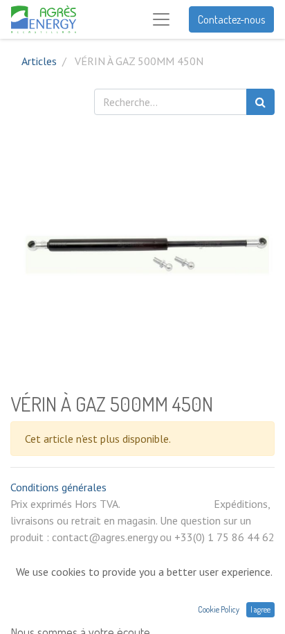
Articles (39, 61)
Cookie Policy (218, 609)
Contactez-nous (231, 19)
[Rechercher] (260, 102)
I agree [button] (260, 609)
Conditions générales (58, 487)
